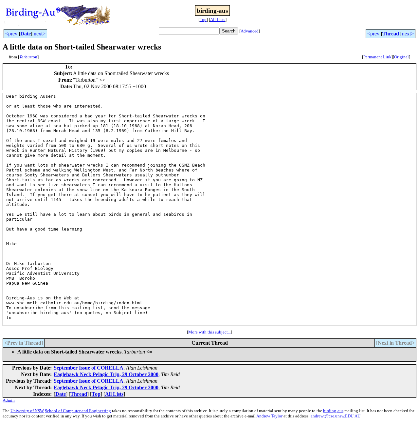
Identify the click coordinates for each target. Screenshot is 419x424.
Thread (390, 33)
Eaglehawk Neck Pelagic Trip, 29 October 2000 (106, 374)
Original (401, 56)
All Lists (217, 19)
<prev (11, 33)
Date (25, 33)
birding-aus (333, 410)
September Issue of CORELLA (88, 368)
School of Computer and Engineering (78, 410)
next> (40, 33)
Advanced (250, 31)
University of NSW (27, 410)
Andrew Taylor (269, 416)
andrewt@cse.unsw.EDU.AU (335, 416)
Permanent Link (377, 56)
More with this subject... (209, 332)
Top (203, 19)
